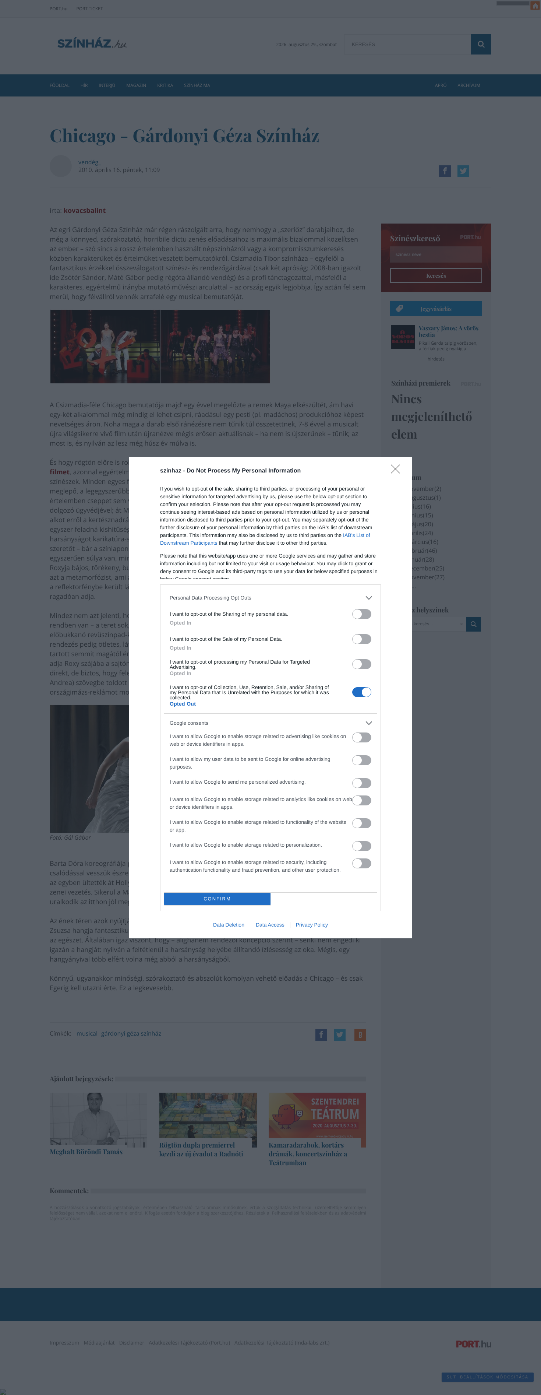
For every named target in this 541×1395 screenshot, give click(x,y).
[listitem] (270, 598)
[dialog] (270, 697)
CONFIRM (217, 899)
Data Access (270, 925)
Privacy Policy (312, 925)
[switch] (361, 614)
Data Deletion (228, 925)
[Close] (398, 471)
